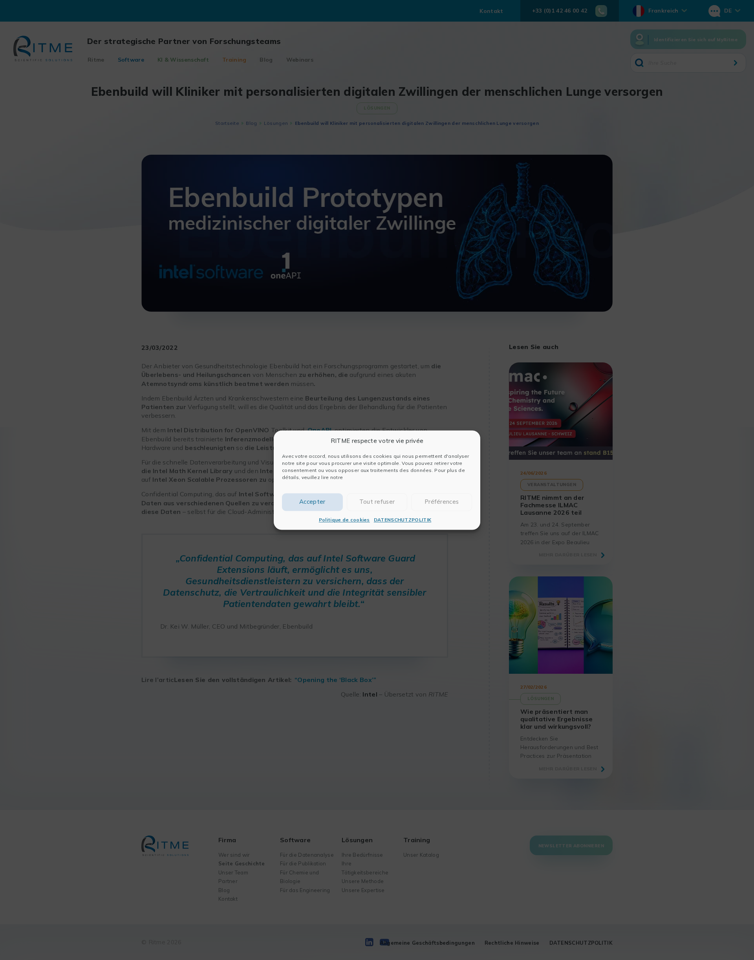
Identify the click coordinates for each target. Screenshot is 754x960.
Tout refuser (377, 501)
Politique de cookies (344, 520)
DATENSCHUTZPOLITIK (402, 520)
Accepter (312, 501)
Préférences (442, 501)
